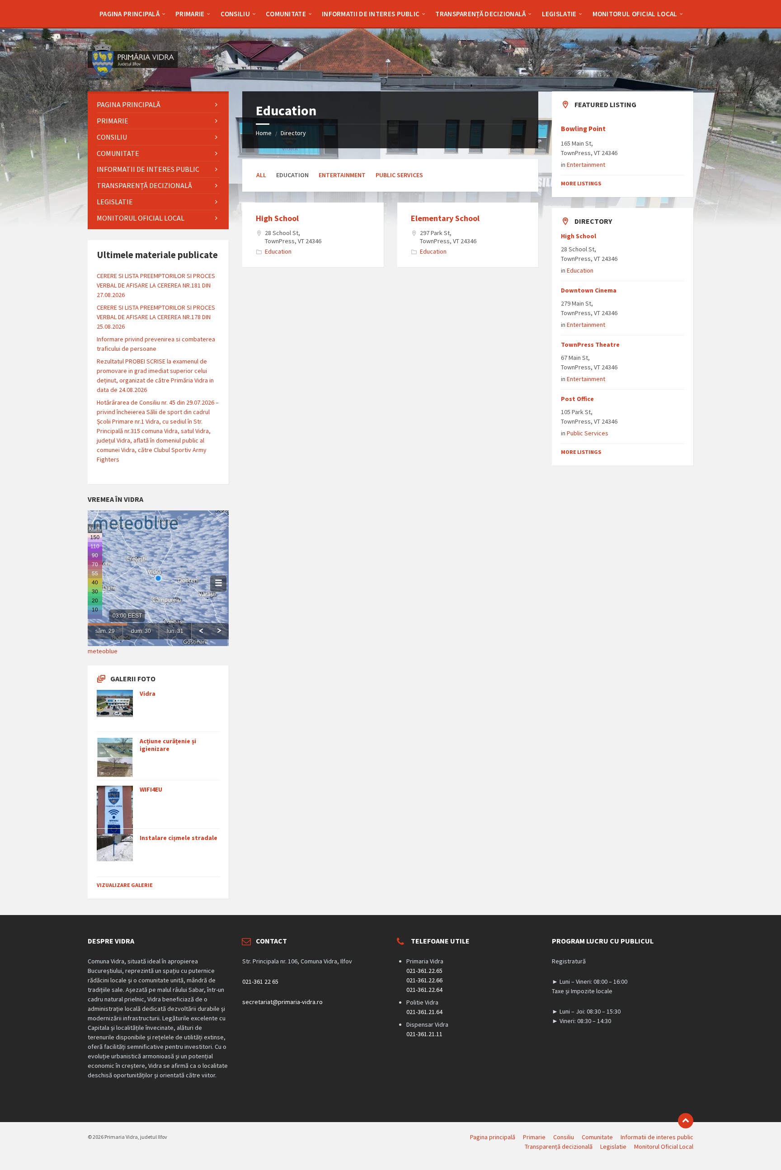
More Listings (581, 183)
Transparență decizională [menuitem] (559, 1146)
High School (277, 218)
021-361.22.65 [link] (424, 971)
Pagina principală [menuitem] (492, 1137)
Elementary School (445, 218)
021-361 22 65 (260, 981)
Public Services (399, 175)
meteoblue (103, 651)
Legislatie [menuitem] (613, 1146)
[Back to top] (685, 1120)
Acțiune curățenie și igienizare (168, 745)
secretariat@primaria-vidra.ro (282, 1002)
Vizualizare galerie (125, 885)
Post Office (577, 399)
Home (264, 133)
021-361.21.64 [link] (424, 1012)
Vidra (147, 693)
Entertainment (342, 175)
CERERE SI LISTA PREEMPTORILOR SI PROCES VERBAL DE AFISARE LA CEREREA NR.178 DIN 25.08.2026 (156, 316)
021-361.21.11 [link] (424, 1034)
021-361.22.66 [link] (424, 980)
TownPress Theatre (590, 344)
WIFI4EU (151, 789)
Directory (293, 133)
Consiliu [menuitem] (563, 1137)
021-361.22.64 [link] (424, 990)
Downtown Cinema (588, 290)
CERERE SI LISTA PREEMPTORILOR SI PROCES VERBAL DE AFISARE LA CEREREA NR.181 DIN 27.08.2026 (156, 285)
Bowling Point (583, 128)
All (261, 175)
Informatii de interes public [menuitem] (657, 1137)
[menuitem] (129, 14)
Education (278, 251)
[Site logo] (133, 73)
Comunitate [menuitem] (597, 1137)
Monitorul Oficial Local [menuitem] (663, 1146)
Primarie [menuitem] (534, 1137)
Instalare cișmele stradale (178, 838)
